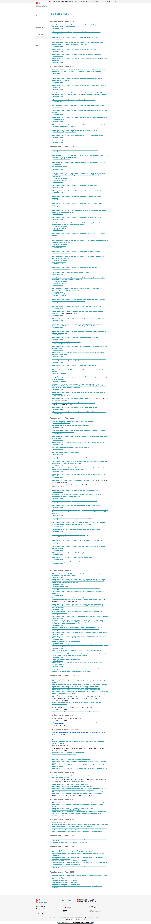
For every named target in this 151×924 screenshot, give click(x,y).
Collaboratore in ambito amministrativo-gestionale (65, 879)
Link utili (38, 45)
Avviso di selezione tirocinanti (60, 140)
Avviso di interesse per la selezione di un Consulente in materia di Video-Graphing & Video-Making (78, 105)
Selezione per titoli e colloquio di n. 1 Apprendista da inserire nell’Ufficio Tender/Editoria (75, 37)
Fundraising (65, 906)
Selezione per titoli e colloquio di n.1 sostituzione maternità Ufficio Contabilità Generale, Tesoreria (77, 135)
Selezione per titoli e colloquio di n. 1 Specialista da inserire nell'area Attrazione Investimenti (76, 490)
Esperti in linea (88, 5)
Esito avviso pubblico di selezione (75, 781)
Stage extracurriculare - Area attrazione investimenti (66, 641)
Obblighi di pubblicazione (59, 167)
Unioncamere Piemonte (93, 901)
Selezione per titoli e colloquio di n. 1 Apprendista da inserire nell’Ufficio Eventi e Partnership (76, 32)
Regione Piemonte (82, 901)
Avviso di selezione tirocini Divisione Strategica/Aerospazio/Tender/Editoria (71, 447)
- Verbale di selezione (57, 192)
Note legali (65, 910)
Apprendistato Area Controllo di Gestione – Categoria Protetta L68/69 (70, 480)
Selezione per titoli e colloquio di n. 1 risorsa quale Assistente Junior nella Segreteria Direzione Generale (79, 632)
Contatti (62, 1)
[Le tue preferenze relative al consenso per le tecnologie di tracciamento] (149, 922)
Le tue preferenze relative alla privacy (80, 922)
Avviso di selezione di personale (60, 777)
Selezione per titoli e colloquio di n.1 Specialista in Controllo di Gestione (71, 272)
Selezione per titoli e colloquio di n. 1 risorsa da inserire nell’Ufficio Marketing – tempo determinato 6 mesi (80, 125)
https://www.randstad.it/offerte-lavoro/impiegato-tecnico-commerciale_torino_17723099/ (75, 711)
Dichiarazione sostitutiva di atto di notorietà (95, 94)
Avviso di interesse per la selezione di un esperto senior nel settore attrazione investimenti (76, 776)
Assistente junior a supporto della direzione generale (66, 659)
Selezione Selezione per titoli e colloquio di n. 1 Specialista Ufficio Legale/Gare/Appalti (74, 501)
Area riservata (88, 1)
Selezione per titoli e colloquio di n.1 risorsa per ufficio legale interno (70, 808)
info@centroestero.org (43, 909)
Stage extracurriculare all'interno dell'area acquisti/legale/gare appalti (70, 535)
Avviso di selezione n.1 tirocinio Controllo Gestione (65, 452)
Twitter (107, 1)
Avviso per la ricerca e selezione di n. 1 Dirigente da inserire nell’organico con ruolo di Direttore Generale (79, 684)
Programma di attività (40, 27)
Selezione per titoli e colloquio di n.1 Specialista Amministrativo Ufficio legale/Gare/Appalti (76, 505)
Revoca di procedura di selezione (61, 159)
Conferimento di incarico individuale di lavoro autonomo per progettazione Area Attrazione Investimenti (79, 650)
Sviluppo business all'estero (68, 5)
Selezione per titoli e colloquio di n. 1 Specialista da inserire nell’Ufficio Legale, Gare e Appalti (76, 54)
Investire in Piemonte (54, 5)
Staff (37, 23)
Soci (59, 1)
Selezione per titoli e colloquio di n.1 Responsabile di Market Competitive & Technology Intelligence (78, 457)
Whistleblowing (66, 911)
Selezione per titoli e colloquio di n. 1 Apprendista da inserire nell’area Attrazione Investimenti (76, 267)
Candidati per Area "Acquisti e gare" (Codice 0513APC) (66, 884)
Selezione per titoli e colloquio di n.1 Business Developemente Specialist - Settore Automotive (76, 697)
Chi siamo (55, 1)
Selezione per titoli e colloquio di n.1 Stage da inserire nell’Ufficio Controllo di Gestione (74, 130)
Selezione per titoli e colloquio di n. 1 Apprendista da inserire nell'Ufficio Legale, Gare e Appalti (76, 217)
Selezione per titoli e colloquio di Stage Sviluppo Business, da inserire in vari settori (73, 100)
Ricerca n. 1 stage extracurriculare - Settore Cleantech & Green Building (71, 671)
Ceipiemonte (41, 4)
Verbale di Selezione (58, 577)
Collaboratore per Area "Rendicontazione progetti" (65, 882)
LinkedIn (105, 1)
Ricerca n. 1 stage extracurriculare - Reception (64, 679)
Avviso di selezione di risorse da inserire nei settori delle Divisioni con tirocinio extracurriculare (76, 306)
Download (83, 1)
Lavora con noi (95, 1)
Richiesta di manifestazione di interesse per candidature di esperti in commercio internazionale (77, 831)
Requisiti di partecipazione (60, 166)
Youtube (109, 1)
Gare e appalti (71, 1)
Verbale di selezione (58, 28)
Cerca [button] (115, 2)
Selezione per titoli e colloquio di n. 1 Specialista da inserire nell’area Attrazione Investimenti (76, 191)
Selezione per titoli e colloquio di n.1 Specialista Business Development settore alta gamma (76, 588)
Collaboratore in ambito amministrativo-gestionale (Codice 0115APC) (70, 842)
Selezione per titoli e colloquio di (72, 786)
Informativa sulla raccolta (64, 922)
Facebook (103, 1)
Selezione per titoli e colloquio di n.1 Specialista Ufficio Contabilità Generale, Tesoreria (74, 407)
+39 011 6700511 (42, 908)
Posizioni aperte (40, 34)
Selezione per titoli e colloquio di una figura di (70, 784)
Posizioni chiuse (40, 38)
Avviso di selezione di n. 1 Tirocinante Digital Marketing (66, 342)
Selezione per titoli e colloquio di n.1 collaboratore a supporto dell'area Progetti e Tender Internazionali (79, 761)
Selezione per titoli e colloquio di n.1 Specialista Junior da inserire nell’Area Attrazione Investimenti (78, 442)
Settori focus (97, 5)
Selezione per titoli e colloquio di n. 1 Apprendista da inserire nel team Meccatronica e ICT (75, 337)
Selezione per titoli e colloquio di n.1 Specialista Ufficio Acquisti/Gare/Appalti (72, 518)
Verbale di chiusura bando (59, 373)
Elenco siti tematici (67, 907)
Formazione (80, 5)
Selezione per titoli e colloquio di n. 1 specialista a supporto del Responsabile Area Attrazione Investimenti (80, 616)
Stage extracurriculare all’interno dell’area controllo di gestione (68, 485)
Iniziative (66, 1)
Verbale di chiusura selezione (60, 586)
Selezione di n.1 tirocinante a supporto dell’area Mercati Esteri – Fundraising (72, 759)
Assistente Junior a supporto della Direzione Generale (66, 562)
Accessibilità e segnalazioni (95, 911)
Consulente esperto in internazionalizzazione (64, 810)
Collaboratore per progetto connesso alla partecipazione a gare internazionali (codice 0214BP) (76, 850)
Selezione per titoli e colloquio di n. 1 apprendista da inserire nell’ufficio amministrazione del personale (79, 412)
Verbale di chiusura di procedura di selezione (64, 126)
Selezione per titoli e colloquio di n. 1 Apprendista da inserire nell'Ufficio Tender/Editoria (75, 185)
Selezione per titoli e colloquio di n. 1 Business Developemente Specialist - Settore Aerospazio (76, 695)
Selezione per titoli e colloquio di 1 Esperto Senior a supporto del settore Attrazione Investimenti (77, 768)
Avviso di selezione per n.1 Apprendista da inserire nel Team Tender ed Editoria (72, 421)
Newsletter (77, 1)
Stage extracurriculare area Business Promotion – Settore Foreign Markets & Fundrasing (75, 668)
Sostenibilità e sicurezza (40, 41)
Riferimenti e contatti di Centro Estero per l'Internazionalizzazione (48, 901)
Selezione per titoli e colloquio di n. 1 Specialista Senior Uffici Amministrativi (72, 557)
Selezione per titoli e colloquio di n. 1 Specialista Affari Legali (68, 553)
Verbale (74, 693)
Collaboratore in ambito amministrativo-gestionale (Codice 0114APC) (70, 860)
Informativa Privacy (93, 907)
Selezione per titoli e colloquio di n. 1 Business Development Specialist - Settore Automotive (76, 689)
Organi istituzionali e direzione (40, 20)
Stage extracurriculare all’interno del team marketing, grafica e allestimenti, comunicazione (76, 529)
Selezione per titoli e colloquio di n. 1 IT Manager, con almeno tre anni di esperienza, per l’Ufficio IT (78, 318)
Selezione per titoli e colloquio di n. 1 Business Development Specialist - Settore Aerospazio (76, 686)
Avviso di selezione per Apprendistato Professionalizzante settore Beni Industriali (73, 403)
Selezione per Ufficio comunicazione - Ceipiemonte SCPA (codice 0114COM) (72, 852)
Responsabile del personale (59, 822)
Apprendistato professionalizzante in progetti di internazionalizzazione (70, 425)
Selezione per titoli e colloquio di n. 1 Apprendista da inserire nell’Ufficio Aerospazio (74, 49)
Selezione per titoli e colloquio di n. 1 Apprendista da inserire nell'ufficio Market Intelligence (76, 251)
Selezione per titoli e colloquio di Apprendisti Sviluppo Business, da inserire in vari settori (75, 150)
